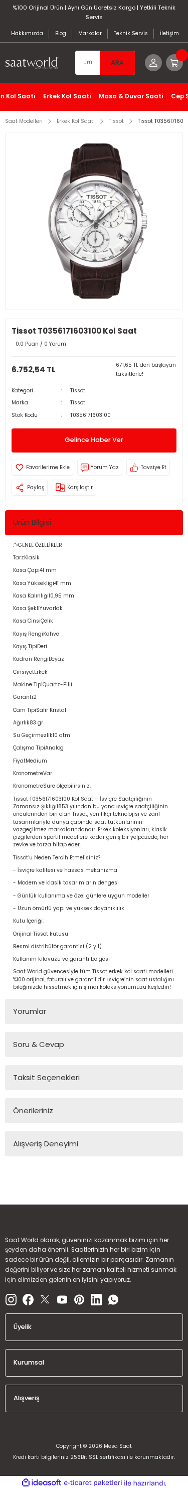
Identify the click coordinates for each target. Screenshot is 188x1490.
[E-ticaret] (93, 1483)
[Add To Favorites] (42, 468)
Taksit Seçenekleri (46, 1077)
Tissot (77, 390)
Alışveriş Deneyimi (45, 1143)
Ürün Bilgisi (32, 522)
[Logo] (35, 63)
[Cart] (174, 62)
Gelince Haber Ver (94, 439)
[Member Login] (153, 62)
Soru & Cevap (38, 1044)
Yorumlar (29, 1011)
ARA (117, 62)
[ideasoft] (42, 1482)
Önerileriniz (33, 1110)
